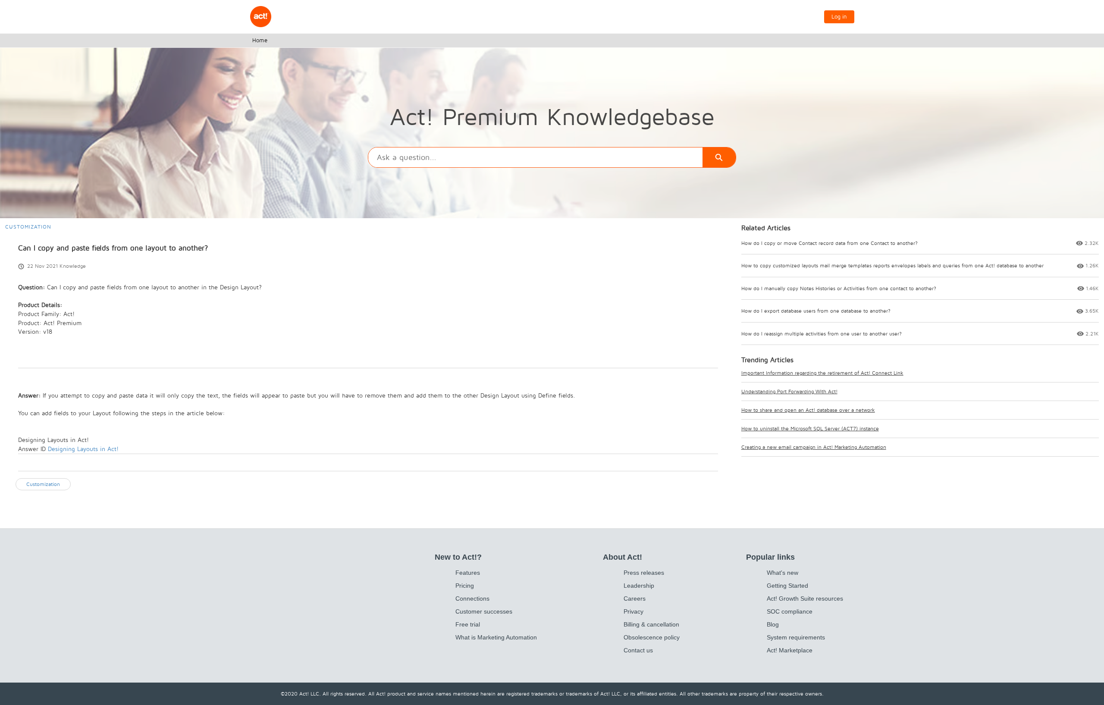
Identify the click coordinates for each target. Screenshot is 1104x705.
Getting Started (787, 585)
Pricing (464, 585)
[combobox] (535, 157)
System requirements (796, 637)
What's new (782, 572)
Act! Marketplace (789, 650)
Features (467, 572)
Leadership (639, 585)
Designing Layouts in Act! (83, 448)
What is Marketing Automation (496, 637)
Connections (472, 598)
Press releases (644, 572)
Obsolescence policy (652, 637)
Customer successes (483, 611)
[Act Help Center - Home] (260, 16)
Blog (773, 624)
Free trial (467, 624)
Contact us (638, 650)
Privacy (633, 611)
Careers (635, 598)
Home (259, 40)
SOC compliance (789, 611)
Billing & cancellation (651, 624)
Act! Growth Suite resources (805, 598)
